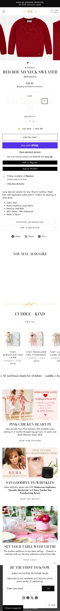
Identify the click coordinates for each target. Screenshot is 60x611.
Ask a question (29, 227)
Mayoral (30, 67)
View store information (15, 184)
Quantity (30, 116)
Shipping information (30, 222)
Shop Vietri (30, 560)
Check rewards (13, 608)
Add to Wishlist (30, 168)
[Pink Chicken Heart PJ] (30, 404)
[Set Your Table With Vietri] (30, 524)
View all (30, 322)
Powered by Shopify (30, 608)
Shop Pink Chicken (30, 440)
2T (9, 101)
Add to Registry (30, 162)
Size (30, 96)
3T (17, 101)
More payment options (30, 152)
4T (24, 101)
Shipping (20, 86)
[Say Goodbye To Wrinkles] (30, 463)
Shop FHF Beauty (30, 499)
